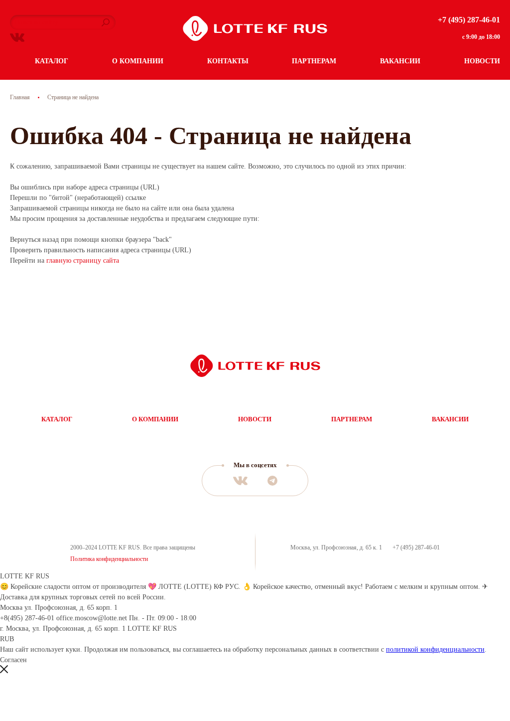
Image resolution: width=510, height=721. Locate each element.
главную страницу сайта (82, 260)
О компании (137, 61)
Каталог (51, 61)
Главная (20, 97)
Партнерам (314, 61)
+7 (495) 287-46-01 (469, 19)
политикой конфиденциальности (435, 649)
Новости (482, 61)
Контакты (228, 61)
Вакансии (400, 61)
